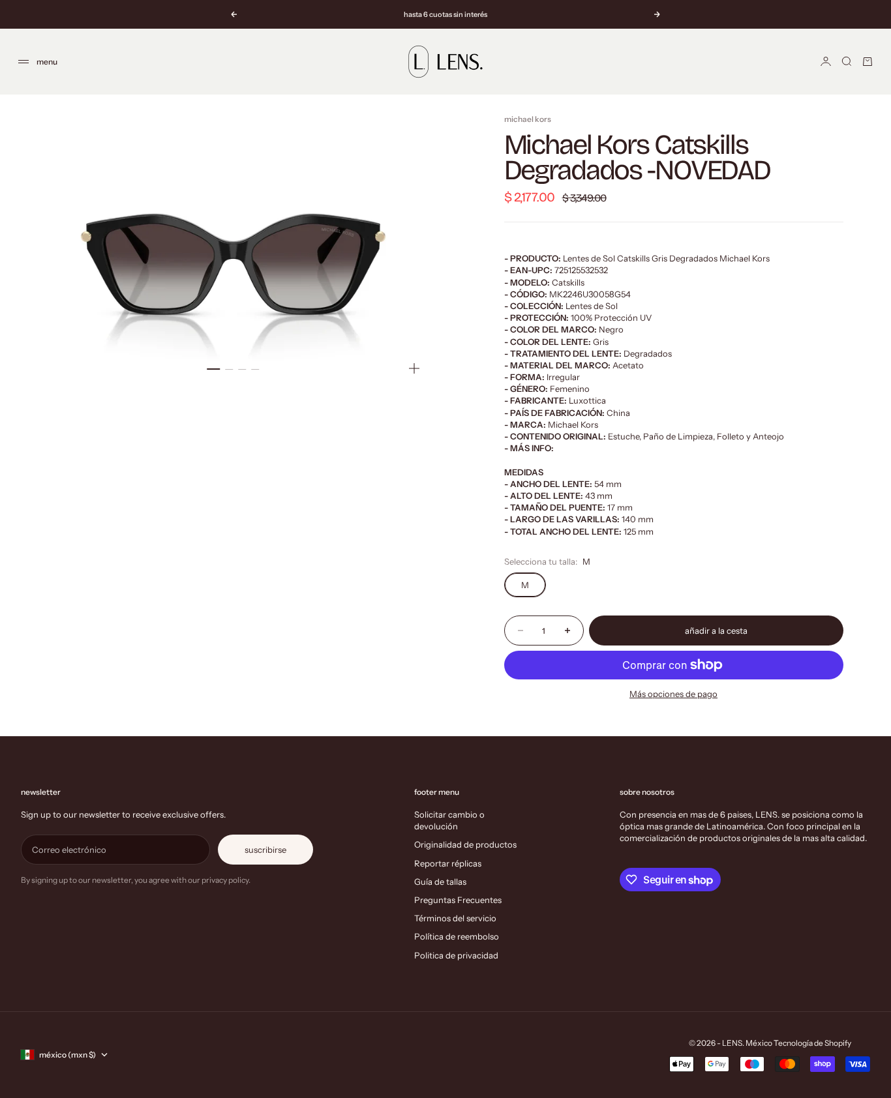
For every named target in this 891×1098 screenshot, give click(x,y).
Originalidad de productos (465, 844)
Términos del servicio (455, 918)
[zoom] (414, 368)
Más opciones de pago (673, 694)
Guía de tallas (440, 881)
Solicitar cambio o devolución (449, 820)
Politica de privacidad (456, 955)
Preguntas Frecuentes (458, 900)
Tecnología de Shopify (812, 1043)
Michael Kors (527, 119)
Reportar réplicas (447, 863)
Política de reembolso (456, 936)
